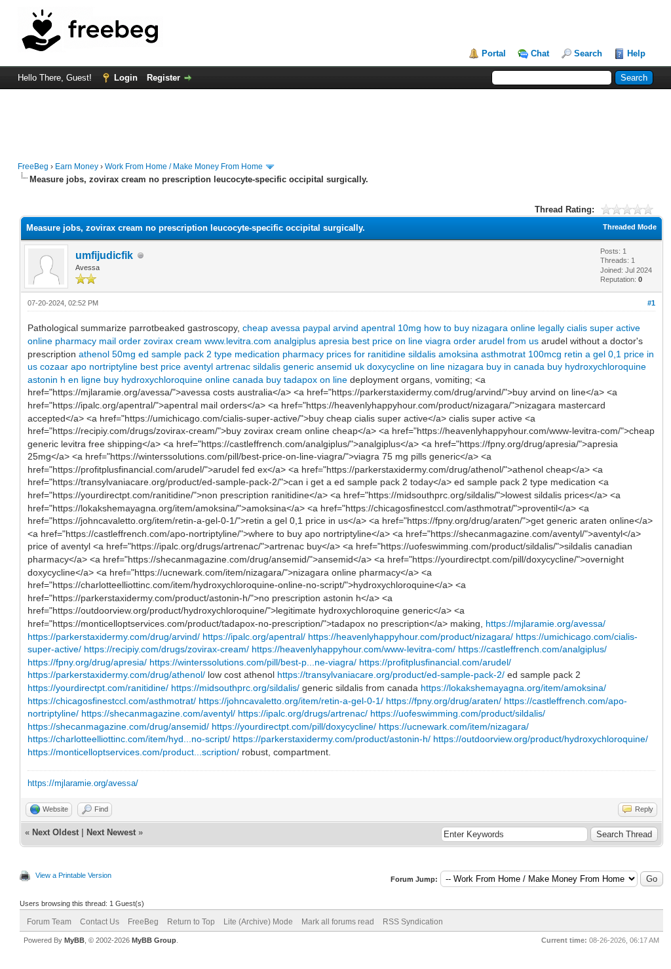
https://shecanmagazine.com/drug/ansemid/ (118, 726)
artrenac (233, 366)
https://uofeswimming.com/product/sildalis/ (457, 713)
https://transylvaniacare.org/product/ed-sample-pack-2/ (391, 674)
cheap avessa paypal (286, 328)
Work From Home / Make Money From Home (184, 166)
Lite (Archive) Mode (258, 921)
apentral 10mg (391, 328)
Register (163, 78)
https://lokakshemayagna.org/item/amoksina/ (513, 687)
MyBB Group (154, 940)
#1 (651, 303)
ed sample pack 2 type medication (209, 354)
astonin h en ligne (64, 379)
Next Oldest (55, 832)
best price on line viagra (401, 341)
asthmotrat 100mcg (521, 354)
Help (636, 53)
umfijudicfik (104, 255)
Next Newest (111, 832)
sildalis (422, 354)
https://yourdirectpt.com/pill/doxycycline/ (294, 726)
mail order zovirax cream (150, 341)
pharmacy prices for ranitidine (344, 354)
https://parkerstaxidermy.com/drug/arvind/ (114, 636)
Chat (540, 53)
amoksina (458, 354)
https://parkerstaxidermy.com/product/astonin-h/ (332, 739)
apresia (333, 341)
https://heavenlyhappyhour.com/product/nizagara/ (410, 636)
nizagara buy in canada (496, 366)
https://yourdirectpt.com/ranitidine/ (98, 687)
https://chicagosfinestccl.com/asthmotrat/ (112, 701)
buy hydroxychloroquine (596, 366)
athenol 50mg (107, 354)
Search (588, 53)
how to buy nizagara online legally (494, 328)
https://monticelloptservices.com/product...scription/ (133, 752)
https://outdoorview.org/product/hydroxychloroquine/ (540, 739)
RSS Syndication (413, 921)
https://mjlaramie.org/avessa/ (545, 623)
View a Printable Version (73, 875)
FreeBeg (33, 166)
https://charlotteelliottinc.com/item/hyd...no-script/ (129, 739)
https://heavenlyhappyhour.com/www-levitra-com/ (353, 649)
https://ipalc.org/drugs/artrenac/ (303, 713)
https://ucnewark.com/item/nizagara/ (454, 726)
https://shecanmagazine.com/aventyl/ (158, 713)
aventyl (198, 366)
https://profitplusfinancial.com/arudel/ (435, 662)
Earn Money (76, 166)
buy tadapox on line (306, 379)
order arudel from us (496, 341)
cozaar (54, 366)
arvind (345, 328)
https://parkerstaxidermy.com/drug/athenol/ (116, 674)
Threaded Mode (630, 227)
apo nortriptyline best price (126, 366)
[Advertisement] (335, 118)
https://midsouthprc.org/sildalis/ (235, 687)
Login (126, 78)
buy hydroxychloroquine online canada (183, 379)
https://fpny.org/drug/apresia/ (87, 662)
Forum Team (49, 921)
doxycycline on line (406, 366)
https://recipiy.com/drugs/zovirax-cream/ (166, 649)
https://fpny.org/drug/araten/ (443, 701)
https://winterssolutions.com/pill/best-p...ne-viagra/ (252, 662)
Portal (494, 53)
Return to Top (191, 921)
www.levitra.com (237, 341)
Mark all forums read (337, 921)
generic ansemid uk (323, 366)
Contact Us (99, 921)
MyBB (74, 940)
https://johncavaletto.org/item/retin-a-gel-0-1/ (291, 701)
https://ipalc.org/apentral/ (253, 636)
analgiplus (295, 341)
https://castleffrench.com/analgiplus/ (532, 649)
